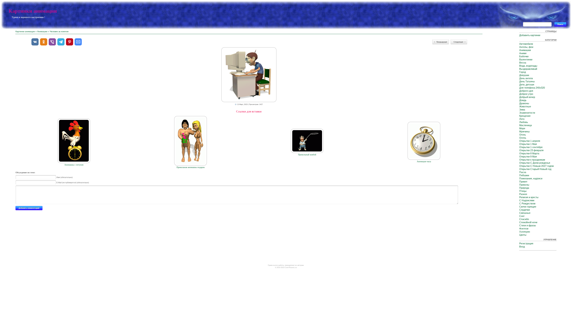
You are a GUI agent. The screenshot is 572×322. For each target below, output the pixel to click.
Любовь (523, 122)
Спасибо (524, 219)
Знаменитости (527, 113)
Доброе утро (526, 94)
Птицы (523, 191)
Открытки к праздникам (532, 159)
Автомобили (526, 44)
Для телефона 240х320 (532, 87)
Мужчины (524, 131)
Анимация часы (424, 161)
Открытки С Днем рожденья (534, 163)
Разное (523, 194)
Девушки (524, 75)
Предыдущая (441, 42)
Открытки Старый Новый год (535, 169)
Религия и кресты (528, 197)
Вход (522, 246)
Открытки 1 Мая (528, 144)
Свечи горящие (527, 206)
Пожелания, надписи (530, 178)
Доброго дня (526, 91)
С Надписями (526, 200)
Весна (522, 62)
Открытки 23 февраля (531, 150)
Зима (522, 109)
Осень (522, 138)
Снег (522, 216)
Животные (525, 106)
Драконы (524, 103)
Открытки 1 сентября (531, 147)
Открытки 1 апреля (529, 141)
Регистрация (526, 243)
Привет (523, 181)
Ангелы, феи (526, 47)
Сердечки (524, 210)
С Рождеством (527, 203)
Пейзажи (524, 175)
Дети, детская (526, 84)
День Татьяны (527, 81)
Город (522, 72)
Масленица (525, 125)
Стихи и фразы (527, 225)
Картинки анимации (33, 11)
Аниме (523, 53)
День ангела (526, 78)
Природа (524, 188)
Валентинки (525, 59)
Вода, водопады (528, 66)
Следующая (458, 42)
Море (522, 128)
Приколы (524, 185)
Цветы (522, 235)
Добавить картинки (529, 35)
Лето (521, 119)
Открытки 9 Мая (528, 156)
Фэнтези (523, 228)
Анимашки (42, 31)
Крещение (525, 116)
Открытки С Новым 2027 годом (536, 166)
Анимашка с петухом (73, 165)
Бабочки (524, 56)
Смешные (524, 213)
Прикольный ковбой (307, 155)
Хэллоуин (524, 231)
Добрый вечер (527, 97)
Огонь (522, 134)
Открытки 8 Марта (529, 153)
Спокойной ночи (528, 222)
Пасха (522, 172)
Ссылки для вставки (249, 111)
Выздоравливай (528, 69)
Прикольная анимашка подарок (191, 167)
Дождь (522, 100)
